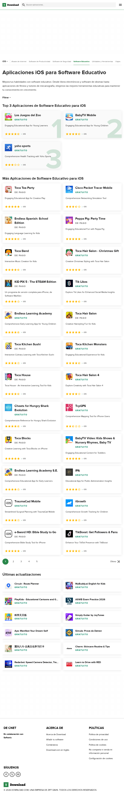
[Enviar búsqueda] (23, 4)
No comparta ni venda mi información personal (100, 751)
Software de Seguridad (62, 61)
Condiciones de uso (98, 739)
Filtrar (5, 97)
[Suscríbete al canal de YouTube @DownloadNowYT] (18, 774)
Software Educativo (81, 61)
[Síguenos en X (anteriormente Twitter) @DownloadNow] (12, 774)
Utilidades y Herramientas (102, 61)
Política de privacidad (99, 734)
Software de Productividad (39, 61)
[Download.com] (10, 5)
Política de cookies (97, 744)
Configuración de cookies (101, 758)
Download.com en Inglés (57, 750)
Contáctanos (52, 744)
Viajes (117, 61)
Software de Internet (18, 61)
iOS (4, 61)
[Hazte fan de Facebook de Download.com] (6, 774)
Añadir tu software (54, 739)
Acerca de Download (56, 734)
